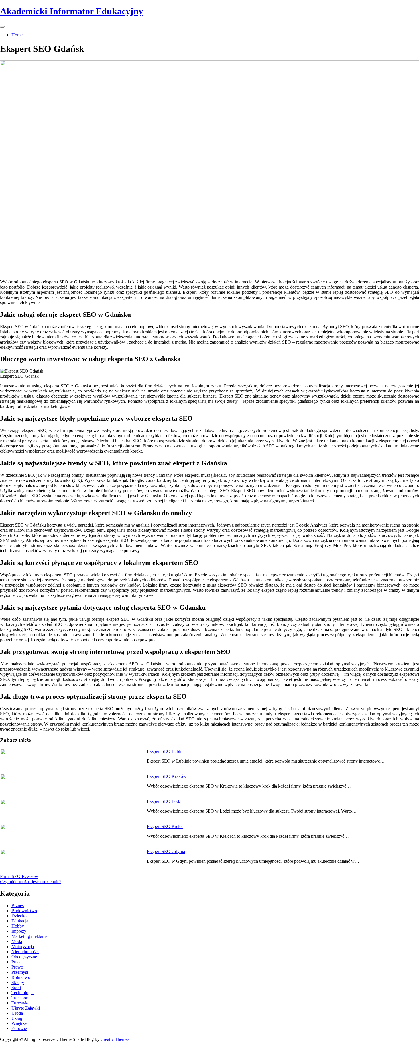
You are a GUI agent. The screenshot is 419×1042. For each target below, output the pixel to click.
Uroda (17, 1013)
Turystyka (20, 1002)
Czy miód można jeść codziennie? (30, 881)
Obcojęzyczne (24, 956)
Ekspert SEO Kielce (165, 826)
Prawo (17, 967)
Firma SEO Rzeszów (19, 876)
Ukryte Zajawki (25, 1008)
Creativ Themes (115, 1039)
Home (17, 34)
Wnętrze (19, 1023)
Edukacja (19, 920)
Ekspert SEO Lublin (165, 751)
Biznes (17, 905)
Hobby (17, 926)
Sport (16, 987)
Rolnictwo (20, 977)
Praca (16, 961)
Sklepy (17, 982)
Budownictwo (24, 910)
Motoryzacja (22, 946)
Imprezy (18, 931)
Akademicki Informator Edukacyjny (71, 11)
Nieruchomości (25, 951)
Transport (20, 997)
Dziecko (19, 915)
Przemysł (19, 972)
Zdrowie (19, 1028)
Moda (16, 941)
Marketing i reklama (29, 936)
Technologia (22, 992)
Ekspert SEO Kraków (166, 776)
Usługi (17, 1018)
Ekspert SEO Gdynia (166, 851)
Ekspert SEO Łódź (164, 801)
